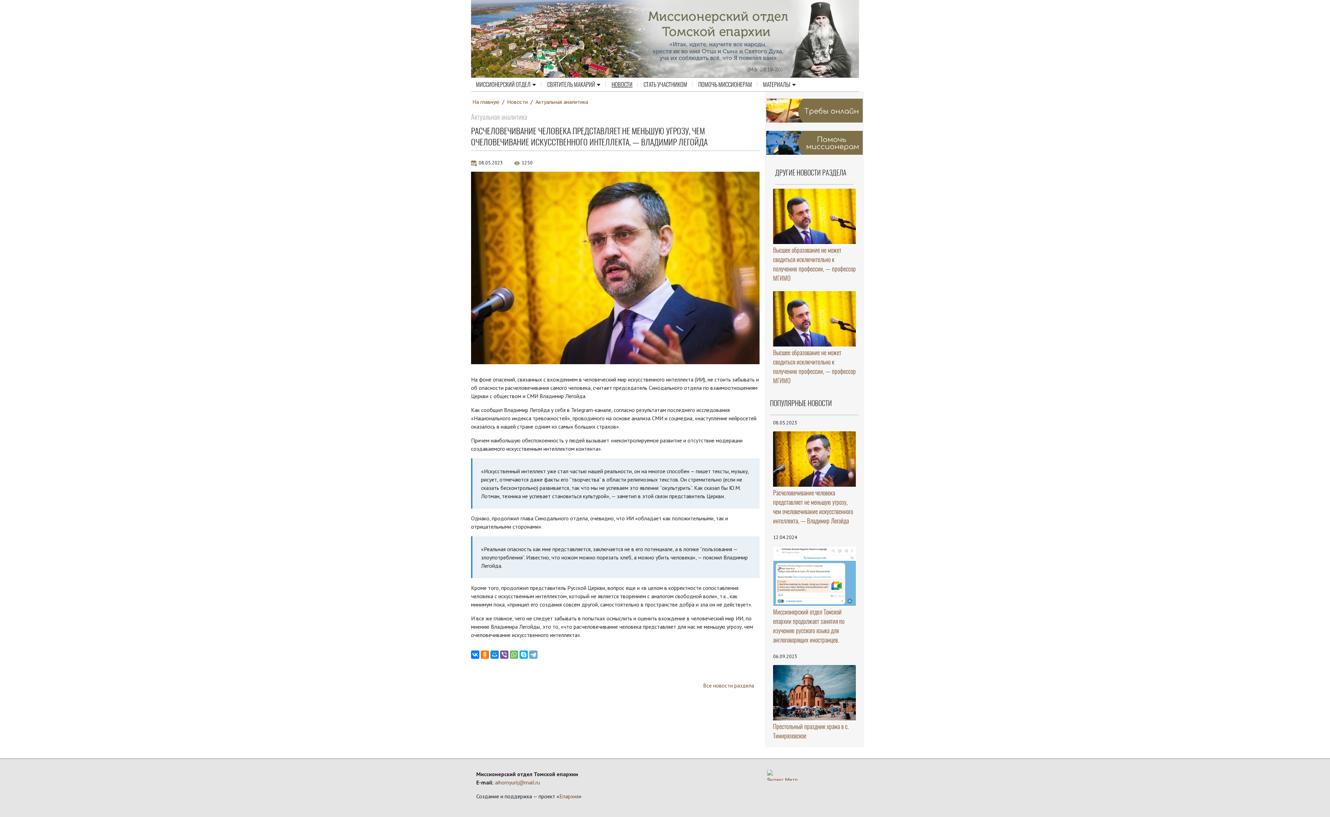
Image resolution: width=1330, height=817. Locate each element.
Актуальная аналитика (561, 101)
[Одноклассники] (485, 654)
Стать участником (665, 84)
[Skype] (524, 654)
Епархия (569, 796)
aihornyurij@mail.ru (517, 782)
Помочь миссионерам (725, 84)
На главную (485, 101)
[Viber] (504, 654)
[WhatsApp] (514, 654)
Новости (622, 84)
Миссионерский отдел (503, 84)
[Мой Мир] (494, 654)
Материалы (776, 84)
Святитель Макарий (571, 84)
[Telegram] (533, 654)
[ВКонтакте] (475, 654)
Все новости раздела (728, 685)
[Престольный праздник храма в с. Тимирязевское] (814, 692)
